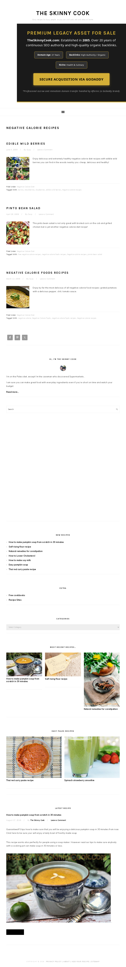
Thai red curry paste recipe (22, 569)
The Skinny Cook (63, 13)
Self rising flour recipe (20, 546)
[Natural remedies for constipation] (102, 706)
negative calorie (24, 318)
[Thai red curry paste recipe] (34, 777)
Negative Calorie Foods (41, 318)
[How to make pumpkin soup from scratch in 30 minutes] (24, 675)
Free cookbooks (17, 595)
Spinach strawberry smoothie (79, 780)
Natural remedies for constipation (26, 551)
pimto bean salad (95, 254)
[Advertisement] (63, 471)
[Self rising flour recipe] (63, 675)
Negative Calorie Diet (26, 187)
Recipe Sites (15, 600)
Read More (15, 932)
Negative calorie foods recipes (37, 272)
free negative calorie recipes (29, 254)
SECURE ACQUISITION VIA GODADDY (71, 79)
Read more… (12, 392)
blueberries (40, 190)
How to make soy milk (20, 560)
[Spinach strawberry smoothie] (92, 777)
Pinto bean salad (23, 208)
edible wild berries (53, 190)
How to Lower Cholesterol (22, 556)
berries (21, 190)
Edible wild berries (25, 143)
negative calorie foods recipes (54, 254)
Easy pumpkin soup (18, 564)
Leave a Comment (45, 150)
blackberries (30, 190)
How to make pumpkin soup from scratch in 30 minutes (36, 542)
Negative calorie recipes (72, 190)
